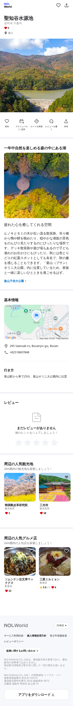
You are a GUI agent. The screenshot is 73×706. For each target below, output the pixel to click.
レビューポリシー (14, 641)
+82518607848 (19, 352)
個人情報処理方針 (36, 635)
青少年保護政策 (58, 635)
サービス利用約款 (14, 635)
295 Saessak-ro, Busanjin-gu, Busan (34, 346)
